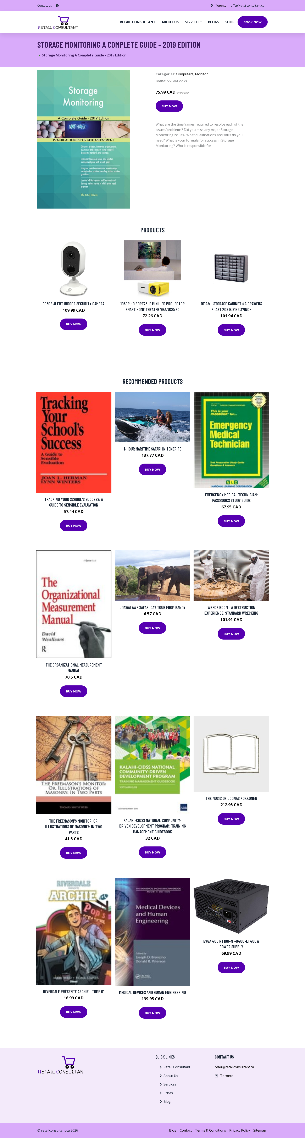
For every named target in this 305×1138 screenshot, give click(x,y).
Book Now (253, 22)
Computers (184, 74)
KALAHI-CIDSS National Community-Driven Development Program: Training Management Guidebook (152, 826)
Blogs (213, 22)
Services (169, 1084)
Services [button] (192, 22)
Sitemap (259, 1130)
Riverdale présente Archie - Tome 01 (73, 991)
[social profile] (57, 6)
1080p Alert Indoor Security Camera (73, 303)
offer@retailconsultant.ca (247, 5)
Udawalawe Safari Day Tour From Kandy (152, 607)
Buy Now (169, 106)
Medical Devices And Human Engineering (152, 992)
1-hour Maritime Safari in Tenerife (152, 448)
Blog (167, 1101)
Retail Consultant (137, 22)
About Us (170, 1075)
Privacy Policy (239, 1130)
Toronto (221, 5)
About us (170, 22)
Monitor (201, 74)
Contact (186, 1130)
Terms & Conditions (210, 1130)
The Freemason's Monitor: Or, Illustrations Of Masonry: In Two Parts (73, 826)
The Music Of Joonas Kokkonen (231, 798)
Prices (168, 1093)
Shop (229, 22)
